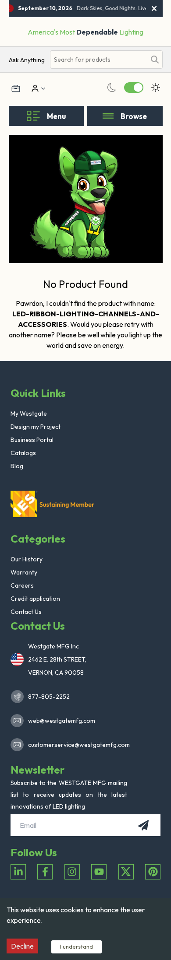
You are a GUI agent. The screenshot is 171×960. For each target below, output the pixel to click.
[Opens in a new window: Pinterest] (152, 871)
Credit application (35, 599)
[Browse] (108, 116)
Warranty (24, 572)
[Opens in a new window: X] (126, 871)
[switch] (133, 87)
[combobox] (98, 60)
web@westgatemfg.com (61, 721)
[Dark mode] (112, 88)
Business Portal (32, 440)
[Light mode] (156, 88)
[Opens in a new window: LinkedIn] (18, 871)
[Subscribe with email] (143, 825)
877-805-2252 (49, 697)
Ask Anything (27, 60)
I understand (76, 946)
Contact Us (26, 612)
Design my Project (36, 427)
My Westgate (29, 413)
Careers (22, 585)
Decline (22, 946)
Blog (17, 466)
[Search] (154, 59)
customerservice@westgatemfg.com (76, 745)
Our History (27, 559)
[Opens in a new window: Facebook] (45, 871)
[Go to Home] (54, 503)
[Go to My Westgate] (34, 88)
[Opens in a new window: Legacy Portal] (16, 88)
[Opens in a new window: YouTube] (99, 871)
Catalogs (23, 453)
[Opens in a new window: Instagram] (72, 871)
